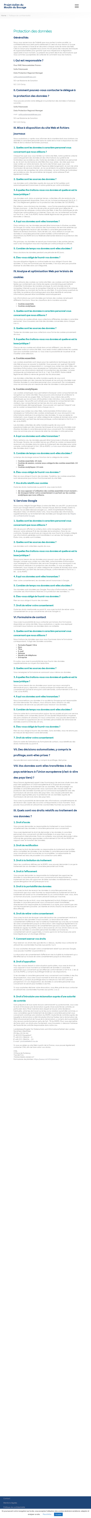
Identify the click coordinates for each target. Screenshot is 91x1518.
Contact (6, 1498)
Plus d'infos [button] (47, 1514)
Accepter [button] (58, 1514)
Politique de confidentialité (14, 1507)
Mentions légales (10, 1503)
